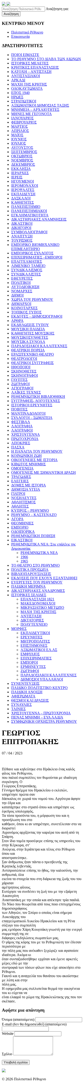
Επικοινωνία (20, 36)
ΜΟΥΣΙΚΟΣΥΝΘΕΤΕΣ (29, 337)
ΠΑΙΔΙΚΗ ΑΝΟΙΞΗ (26, 692)
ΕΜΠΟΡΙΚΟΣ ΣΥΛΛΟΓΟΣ (32, 253)
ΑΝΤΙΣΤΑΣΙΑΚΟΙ (25, 76)
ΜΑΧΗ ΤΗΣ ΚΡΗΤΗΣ (29, 84)
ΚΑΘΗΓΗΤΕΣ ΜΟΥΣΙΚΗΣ (32, 333)
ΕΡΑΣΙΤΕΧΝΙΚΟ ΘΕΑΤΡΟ (32, 354)
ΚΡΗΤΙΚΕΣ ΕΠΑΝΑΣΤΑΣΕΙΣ (35, 67)
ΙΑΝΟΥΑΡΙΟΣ (22, 118)
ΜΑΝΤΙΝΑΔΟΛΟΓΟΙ (28, 413)
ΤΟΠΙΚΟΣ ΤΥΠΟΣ (26, 312)
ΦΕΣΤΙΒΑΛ (20, 422)
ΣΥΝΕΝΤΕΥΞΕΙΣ (25, 684)
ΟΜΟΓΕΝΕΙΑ (22, 468)
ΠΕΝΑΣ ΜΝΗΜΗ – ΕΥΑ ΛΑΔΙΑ (37, 717)
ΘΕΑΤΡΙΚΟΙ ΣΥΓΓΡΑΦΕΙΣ (32, 363)
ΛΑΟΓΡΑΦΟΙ (22, 430)
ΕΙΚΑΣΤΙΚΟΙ (21, 540)
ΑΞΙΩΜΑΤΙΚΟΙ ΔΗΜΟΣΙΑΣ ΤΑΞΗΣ (40, 105)
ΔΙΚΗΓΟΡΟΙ (21, 228)
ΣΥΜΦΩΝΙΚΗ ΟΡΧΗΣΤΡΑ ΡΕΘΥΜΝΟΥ (44, 721)
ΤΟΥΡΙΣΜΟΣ (21, 240)
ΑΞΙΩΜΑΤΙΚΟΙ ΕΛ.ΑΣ (39, 650)
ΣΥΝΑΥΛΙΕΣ (21, 705)
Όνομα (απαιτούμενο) (18, 1019)
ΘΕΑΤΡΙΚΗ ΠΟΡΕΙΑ (28, 350)
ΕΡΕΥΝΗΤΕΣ (31, 637)
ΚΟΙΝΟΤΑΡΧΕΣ (24, 308)
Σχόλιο (7, 1054)
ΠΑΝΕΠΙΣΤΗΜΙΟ (25, 207)
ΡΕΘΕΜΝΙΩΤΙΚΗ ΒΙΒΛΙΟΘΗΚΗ (38, 397)
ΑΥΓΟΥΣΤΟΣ (22, 148)
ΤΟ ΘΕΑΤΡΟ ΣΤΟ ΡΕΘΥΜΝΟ (35, 565)
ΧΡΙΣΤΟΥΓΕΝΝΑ (25, 435)
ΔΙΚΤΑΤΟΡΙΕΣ (32, 620)
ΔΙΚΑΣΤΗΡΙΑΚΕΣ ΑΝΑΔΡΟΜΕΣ (38, 591)
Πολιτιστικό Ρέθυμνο (27, 32)
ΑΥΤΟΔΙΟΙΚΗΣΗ (25, 287)
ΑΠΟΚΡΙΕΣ (20, 443)
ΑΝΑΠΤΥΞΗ (22, 236)
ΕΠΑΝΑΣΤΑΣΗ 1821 (37, 599)
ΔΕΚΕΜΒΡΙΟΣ (23, 164)
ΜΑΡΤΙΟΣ (19, 126)
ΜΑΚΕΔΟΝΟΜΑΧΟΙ (38, 603)
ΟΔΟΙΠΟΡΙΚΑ (23, 532)
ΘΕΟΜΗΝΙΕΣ (22, 523)
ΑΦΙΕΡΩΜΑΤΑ (23, 696)
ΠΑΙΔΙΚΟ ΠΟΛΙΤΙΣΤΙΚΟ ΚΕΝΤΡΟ (39, 688)
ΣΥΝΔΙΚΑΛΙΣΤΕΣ (26, 274)
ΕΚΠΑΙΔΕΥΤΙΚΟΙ (35, 633)
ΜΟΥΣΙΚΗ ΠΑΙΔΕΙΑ (28, 329)
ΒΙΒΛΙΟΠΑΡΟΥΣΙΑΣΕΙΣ (31, 574)
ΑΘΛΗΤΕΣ (20, 506)
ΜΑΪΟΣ (17, 135)
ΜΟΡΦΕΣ (19, 629)
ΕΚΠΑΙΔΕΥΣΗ (23, 194)
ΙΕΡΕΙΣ (16, 177)
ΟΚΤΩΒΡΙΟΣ (21, 156)
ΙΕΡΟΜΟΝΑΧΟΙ (24, 186)
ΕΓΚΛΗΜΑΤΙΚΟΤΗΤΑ (30, 215)
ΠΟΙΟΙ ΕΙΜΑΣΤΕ (25, 55)
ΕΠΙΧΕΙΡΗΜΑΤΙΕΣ (36, 658)
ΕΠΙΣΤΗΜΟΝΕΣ (34, 646)
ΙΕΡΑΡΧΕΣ (20, 173)
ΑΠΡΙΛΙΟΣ (20, 131)
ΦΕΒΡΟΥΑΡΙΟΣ (24, 122)
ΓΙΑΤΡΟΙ (18, 494)
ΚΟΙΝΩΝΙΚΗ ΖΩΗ (26, 456)
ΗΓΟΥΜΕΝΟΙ (22, 181)
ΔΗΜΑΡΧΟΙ (21, 304)
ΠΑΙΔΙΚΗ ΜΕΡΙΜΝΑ (28, 586)
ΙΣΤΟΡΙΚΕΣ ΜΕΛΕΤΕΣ (30, 63)
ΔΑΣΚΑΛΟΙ (21, 198)
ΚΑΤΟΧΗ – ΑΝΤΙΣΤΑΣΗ (31, 72)
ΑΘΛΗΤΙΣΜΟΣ (23, 502)
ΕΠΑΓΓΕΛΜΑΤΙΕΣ (26, 262)
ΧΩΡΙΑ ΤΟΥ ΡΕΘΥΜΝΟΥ (32, 299)
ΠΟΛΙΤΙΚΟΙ (21, 283)
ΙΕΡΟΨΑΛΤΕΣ (22, 190)
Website (8, 1034)
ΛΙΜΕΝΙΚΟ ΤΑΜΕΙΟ (28, 266)
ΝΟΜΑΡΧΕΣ (21, 291)
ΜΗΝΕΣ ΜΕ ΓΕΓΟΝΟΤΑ (31, 114)
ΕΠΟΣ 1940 (20, 93)
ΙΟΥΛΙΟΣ (18, 143)
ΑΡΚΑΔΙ (18, 80)
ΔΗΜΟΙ (17, 295)
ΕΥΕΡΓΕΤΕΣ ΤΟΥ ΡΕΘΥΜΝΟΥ (37, 582)
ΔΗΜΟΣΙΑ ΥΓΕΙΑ (25, 489)
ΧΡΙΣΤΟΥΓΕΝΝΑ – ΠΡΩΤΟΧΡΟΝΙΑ (41, 713)
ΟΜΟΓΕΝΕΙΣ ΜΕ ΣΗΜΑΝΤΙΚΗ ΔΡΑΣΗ (43, 473)
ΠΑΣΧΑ (17, 447)
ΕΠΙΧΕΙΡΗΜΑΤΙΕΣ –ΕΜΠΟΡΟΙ (36, 257)
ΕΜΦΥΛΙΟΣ (30, 654)
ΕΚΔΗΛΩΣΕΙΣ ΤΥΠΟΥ (30, 325)
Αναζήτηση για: (57, 9)
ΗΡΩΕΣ (17, 97)
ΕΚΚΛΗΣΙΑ (21, 169)
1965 (24, 561)
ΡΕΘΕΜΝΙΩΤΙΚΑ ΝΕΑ (39, 553)
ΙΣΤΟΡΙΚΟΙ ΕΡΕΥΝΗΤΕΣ (31, 405)
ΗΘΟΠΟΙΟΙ (20, 367)
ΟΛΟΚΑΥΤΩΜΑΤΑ (27, 88)
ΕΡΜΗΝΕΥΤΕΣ (33, 667)
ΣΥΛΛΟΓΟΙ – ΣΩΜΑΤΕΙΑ (31, 418)
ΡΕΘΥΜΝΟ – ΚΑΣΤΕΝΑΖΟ (34, 515)
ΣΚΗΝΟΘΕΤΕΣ (23, 371)
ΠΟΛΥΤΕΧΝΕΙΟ (34, 624)
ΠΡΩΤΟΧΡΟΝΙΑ (24, 439)
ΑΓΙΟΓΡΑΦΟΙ (22, 388)
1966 (24, 557)
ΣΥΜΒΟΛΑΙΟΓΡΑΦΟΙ (29, 232)
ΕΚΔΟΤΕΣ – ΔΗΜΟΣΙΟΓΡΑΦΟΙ (36, 316)
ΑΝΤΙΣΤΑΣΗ (31, 616)
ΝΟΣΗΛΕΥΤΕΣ (23, 498)
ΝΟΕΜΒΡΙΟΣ (22, 160)
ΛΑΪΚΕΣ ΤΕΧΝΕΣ (26, 392)
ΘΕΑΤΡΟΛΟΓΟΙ (24, 359)
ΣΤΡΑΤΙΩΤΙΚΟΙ (23, 101)
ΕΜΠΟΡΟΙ (29, 662)
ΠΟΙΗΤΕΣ (19, 409)
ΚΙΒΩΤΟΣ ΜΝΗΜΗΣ (28, 464)
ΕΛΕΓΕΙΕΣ (20, 481)
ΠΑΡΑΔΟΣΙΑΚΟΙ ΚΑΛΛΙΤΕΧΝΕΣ (39, 346)
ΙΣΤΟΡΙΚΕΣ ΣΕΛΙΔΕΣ (28, 595)
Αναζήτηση (11, 14)
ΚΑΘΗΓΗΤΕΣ (22, 202)
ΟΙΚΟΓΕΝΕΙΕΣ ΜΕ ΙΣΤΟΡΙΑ (34, 460)
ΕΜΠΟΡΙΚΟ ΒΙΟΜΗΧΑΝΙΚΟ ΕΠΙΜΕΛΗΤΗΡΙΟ (35, 247)
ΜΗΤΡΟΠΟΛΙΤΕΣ (35, 641)
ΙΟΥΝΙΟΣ (19, 139)
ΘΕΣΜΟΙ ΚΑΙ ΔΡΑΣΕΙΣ (30, 700)
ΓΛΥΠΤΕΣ (19, 380)
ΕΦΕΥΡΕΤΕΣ (22, 278)
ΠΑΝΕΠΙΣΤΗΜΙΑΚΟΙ (29, 211)
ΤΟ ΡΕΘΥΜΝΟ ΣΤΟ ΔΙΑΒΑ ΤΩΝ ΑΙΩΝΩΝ (46, 59)
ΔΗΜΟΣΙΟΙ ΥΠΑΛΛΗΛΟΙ (42, 679)
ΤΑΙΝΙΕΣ (18, 709)
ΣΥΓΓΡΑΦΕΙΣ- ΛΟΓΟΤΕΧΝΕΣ (35, 401)
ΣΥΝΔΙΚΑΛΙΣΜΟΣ (26, 270)
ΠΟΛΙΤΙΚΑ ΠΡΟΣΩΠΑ (30, 570)
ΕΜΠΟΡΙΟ (19, 527)
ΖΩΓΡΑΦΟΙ (20, 384)
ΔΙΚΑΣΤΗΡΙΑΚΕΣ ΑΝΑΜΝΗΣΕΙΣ (38, 219)
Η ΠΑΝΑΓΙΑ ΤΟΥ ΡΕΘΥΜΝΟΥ (37, 451)
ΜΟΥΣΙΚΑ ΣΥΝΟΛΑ (28, 342)
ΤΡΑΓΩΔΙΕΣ (21, 477)
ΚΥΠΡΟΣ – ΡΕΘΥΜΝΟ (30, 510)
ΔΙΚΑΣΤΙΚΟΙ (21, 224)
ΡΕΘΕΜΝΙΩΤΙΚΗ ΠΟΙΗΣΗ (33, 536)
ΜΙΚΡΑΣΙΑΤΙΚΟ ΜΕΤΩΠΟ (42, 608)
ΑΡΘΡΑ (17, 321)
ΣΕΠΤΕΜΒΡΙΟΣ (24, 152)
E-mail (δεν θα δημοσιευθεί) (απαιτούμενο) (34, 1024)
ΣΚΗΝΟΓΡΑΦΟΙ (24, 375)
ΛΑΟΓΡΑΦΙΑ (22, 426)
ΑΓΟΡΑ (17, 519)
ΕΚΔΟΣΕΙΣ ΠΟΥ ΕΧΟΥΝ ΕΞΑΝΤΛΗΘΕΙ (44, 578)
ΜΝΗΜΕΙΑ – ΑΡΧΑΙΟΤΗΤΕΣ (35, 110)
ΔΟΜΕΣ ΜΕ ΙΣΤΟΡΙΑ (28, 485)
